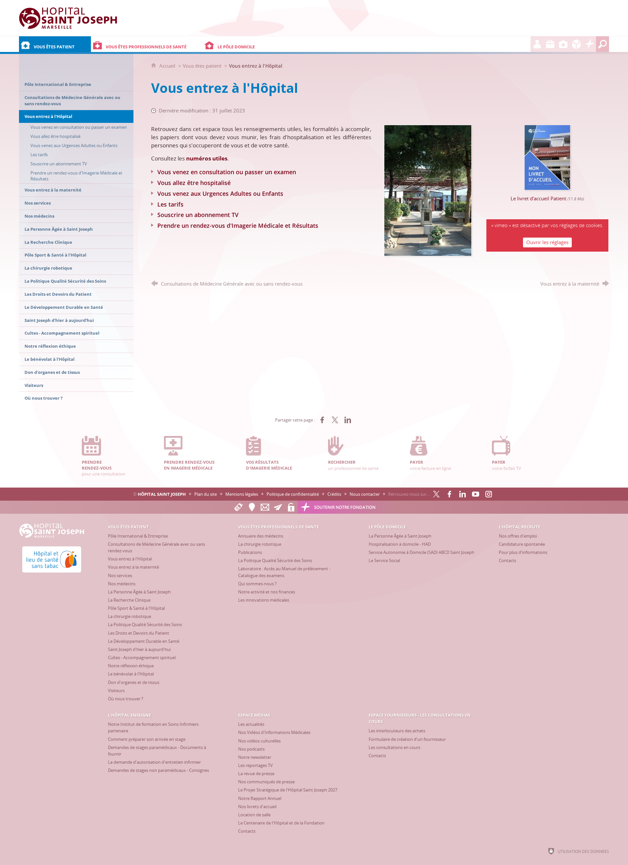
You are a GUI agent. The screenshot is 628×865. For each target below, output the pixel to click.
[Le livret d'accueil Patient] (547, 157)
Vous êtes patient (202, 65)
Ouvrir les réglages (547, 242)
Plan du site (205, 494)
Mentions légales (241, 494)
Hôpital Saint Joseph (162, 494)
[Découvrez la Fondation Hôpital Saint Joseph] (589, 44)
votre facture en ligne (430, 465)
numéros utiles (206, 158)
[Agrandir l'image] (428, 189)
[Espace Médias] (563, 44)
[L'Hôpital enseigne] (550, 44)
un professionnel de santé (353, 465)
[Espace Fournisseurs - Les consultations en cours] (576, 44)
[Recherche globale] (602, 44)
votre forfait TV (506, 465)
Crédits (334, 494)
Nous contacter (365, 494)
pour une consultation (103, 468)
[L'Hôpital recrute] (537, 44)
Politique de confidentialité (293, 494)
